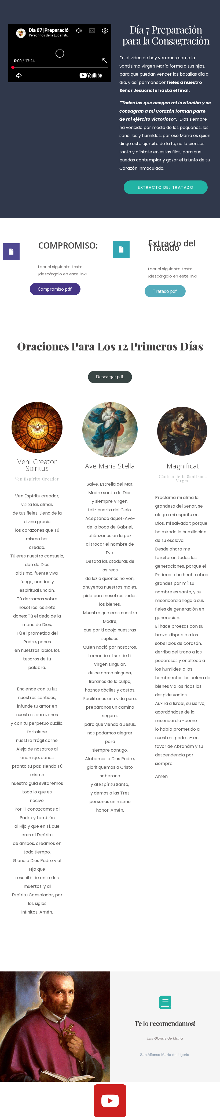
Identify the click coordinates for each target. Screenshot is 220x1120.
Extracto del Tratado (171, 245)
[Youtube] (110, 1100)
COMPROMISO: (68, 245)
